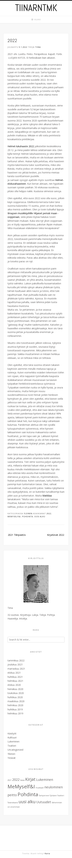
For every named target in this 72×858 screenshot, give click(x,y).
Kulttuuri (12, 737)
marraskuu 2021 (16, 668)
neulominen (53, 787)
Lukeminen (13, 741)
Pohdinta (27, 516)
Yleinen (28, 513)
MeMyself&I (14, 516)
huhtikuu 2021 (15, 676)
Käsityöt (12, 733)
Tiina (38, 47)
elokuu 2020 (14, 684)
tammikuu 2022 (16, 660)
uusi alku (39, 516)
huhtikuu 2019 (15, 709)
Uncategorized (15, 749)
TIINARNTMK (36, 8)
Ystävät (12, 757)
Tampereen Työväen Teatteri (51, 795)
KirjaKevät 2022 (55, 534)
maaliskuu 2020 (16, 701)
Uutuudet (43, 802)
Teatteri (12, 745)
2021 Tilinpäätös (17, 534)
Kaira (47, 853)
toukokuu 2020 (16, 693)
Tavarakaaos (13, 802)
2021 (10, 780)
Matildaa (47, 495)
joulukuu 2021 (15, 664)
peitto (12, 795)
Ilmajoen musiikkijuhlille (20, 213)
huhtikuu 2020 (15, 697)
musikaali (39, 787)
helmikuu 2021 (15, 680)
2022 (49, 513)
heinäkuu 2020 (15, 689)
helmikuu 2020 (15, 705)
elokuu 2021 (14, 672)
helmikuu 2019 (15, 713)
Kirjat (30, 779)
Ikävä (22, 780)
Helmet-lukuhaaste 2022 (21, 146)
